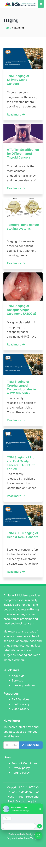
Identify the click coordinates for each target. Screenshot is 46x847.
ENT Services (20, 699)
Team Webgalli (31, 838)
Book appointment (24, 685)
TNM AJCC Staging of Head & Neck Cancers (22, 535)
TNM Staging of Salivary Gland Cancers (18, 80)
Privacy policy (21, 768)
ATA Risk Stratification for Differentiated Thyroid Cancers (23, 153)
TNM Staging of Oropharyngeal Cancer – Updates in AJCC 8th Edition (21, 387)
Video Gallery (20, 708)
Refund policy (21, 772)
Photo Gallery (20, 704)
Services (17, 680)
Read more (14, 114)
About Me (18, 676)
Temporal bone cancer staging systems (23, 226)
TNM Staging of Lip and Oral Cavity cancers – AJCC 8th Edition (21, 463)
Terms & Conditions (24, 763)
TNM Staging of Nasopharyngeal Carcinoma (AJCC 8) (21, 309)
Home (7, 27)
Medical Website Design (20, 834)
